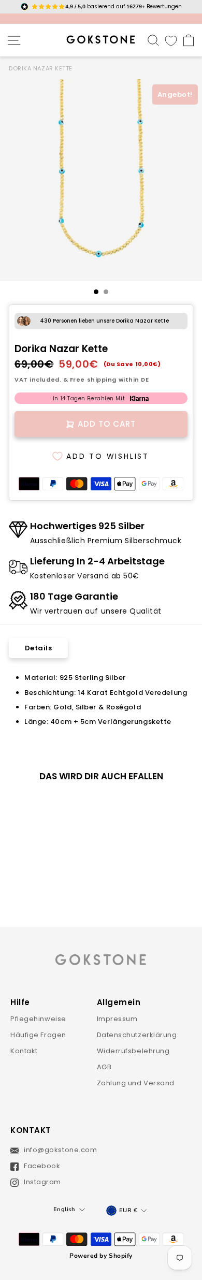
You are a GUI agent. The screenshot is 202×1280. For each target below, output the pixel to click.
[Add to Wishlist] (68, 807)
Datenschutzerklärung (137, 1035)
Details (38, 648)
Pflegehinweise (38, 1019)
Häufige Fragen (38, 1035)
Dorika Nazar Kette (41, 68)
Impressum (117, 1019)
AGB (104, 1067)
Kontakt (24, 1051)
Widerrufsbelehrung (133, 1051)
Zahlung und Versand (136, 1083)
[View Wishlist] (171, 40)
